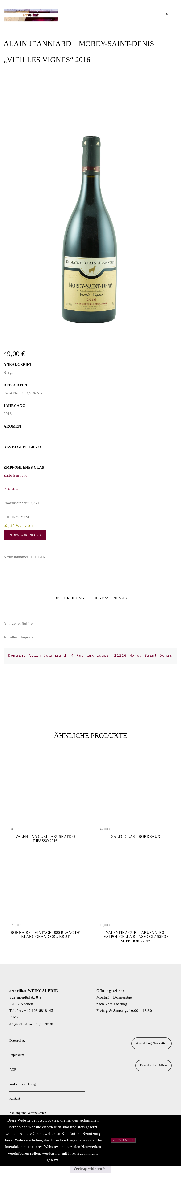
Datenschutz (17, 1040)
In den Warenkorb (24, 535)
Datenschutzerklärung (161, 1140)
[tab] (69, 598)
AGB (12, 1069)
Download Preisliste (153, 1065)
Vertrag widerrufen (90, 1169)
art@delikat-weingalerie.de (31, 1024)
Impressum (16, 1055)
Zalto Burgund (16, 475)
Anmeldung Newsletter (151, 1043)
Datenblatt (12, 489)
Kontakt (14, 1098)
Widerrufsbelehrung (22, 1084)
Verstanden (123, 1140)
